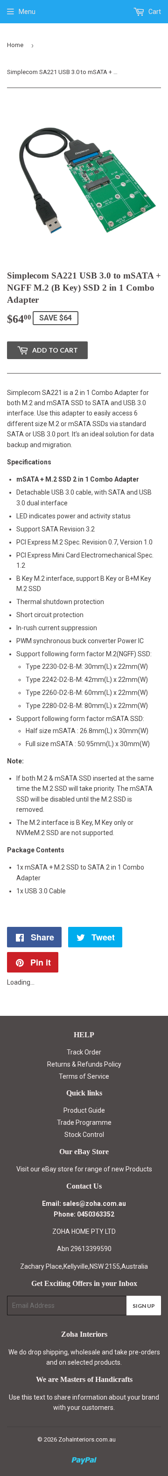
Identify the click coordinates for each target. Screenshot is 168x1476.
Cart (154, 11)
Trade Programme (84, 1122)
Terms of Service (84, 1076)
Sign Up (144, 1305)
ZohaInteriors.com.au (87, 1439)
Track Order (84, 1052)
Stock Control (84, 1134)
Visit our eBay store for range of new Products (84, 1169)
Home (15, 44)
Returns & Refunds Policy (84, 1064)
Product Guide (84, 1110)
